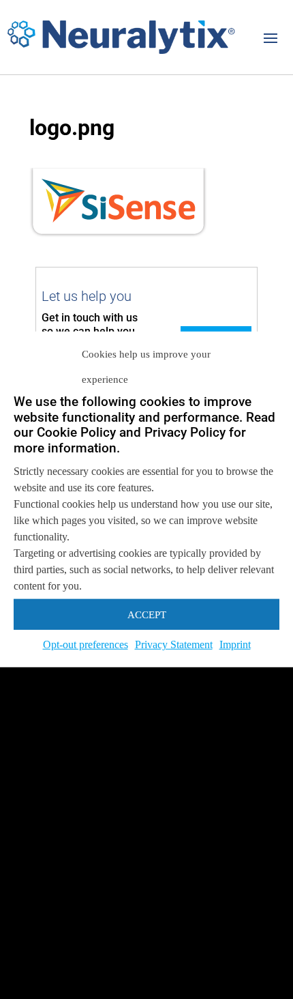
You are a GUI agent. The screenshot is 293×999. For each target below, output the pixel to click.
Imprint (235, 644)
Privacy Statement (174, 644)
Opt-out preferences (85, 644)
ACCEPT (146, 614)
